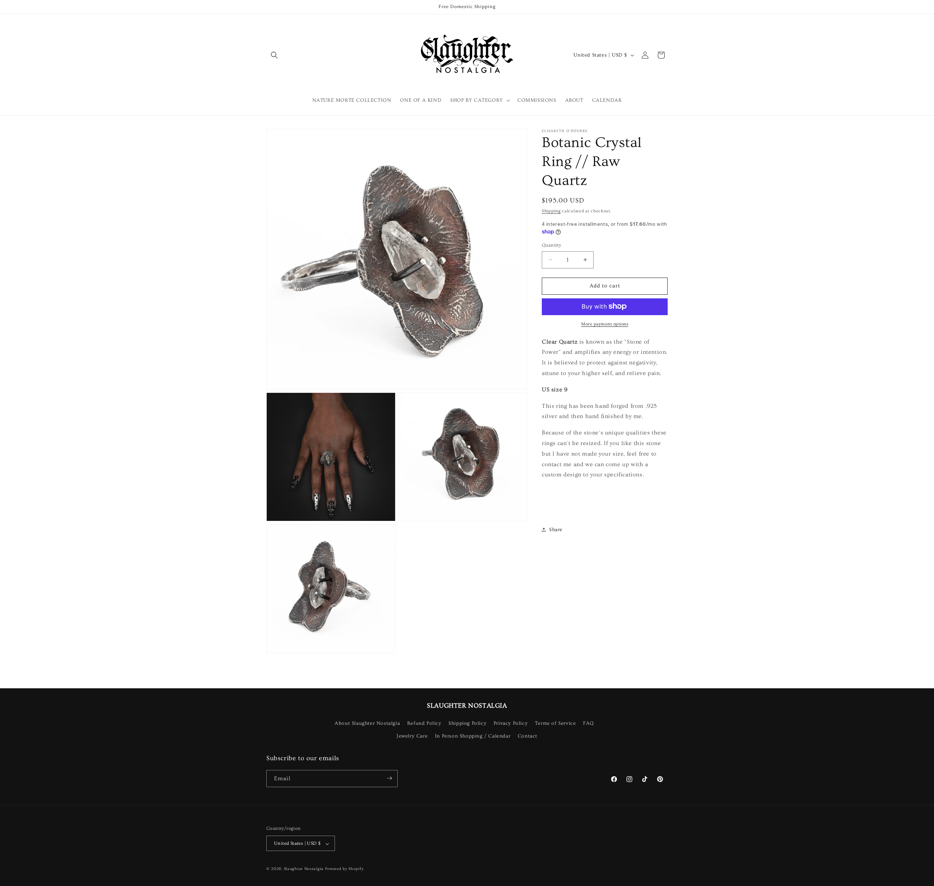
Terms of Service (555, 723)
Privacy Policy (511, 723)
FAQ (588, 723)
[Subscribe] (389, 778)
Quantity (551, 245)
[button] (274, 55)
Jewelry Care (412, 736)
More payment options (604, 323)
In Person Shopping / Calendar (472, 736)
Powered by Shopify (344, 869)
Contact (527, 736)
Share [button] (556, 530)
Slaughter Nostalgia (304, 869)
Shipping (551, 211)
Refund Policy (424, 723)
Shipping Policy (467, 723)
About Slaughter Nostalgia (367, 723)
